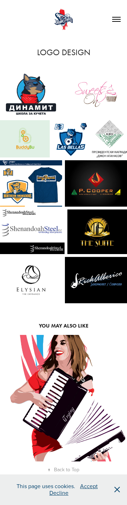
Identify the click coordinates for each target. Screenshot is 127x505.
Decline (58, 493)
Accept (89, 486)
